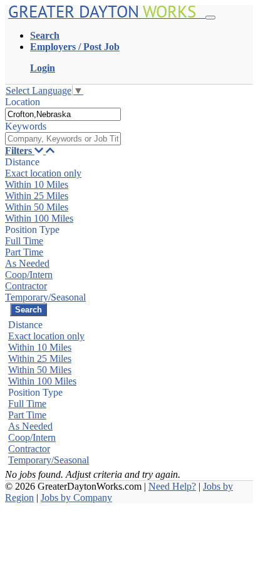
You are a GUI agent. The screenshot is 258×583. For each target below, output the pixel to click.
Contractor (26, 286)
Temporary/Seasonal (45, 297)
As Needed (27, 263)
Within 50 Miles (36, 207)
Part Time (24, 252)
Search (44, 35)
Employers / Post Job (75, 46)
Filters (19, 150)
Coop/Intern (29, 274)
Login (42, 68)
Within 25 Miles (36, 195)
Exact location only (43, 173)
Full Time (24, 240)
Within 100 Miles (39, 218)
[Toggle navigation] (210, 17)
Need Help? (172, 486)
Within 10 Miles (36, 184)
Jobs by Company (76, 497)
